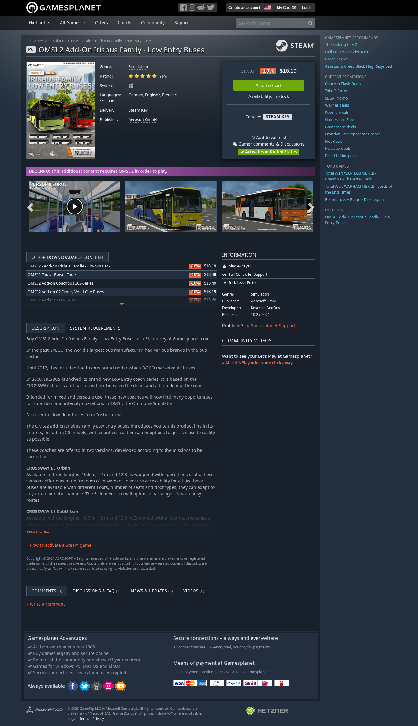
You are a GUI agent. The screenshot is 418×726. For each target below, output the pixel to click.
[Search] (310, 23)
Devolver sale (337, 112)
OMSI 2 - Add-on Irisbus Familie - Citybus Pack (69, 266)
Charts (124, 22)
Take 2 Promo (337, 90)
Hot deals (333, 141)
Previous (30, 206)
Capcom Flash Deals (343, 83)
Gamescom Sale (339, 119)
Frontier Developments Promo (353, 134)
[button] (267, 7)
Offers (101, 22)
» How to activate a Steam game (58, 545)
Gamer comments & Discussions (270, 144)
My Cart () (286, 8)
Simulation (57, 41)
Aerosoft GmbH (143, 119)
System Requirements (95, 328)
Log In (307, 8)
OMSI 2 (126, 171)
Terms (84, 718)
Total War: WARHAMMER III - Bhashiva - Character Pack (350, 176)
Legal (72, 718)
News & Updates (152, 591)
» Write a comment (45, 604)
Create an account (244, 8)
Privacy (98, 718)
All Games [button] (71, 22)
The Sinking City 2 (341, 44)
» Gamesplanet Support (271, 325)
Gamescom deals (340, 127)
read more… (38, 531)
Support (182, 22)
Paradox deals (338, 148)
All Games (35, 41)
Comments (47, 591)
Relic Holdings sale (342, 155)
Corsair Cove (336, 59)
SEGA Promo (336, 98)
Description (46, 328)
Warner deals (337, 105)
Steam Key (138, 110)
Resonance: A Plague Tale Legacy (354, 199)
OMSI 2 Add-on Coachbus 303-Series (60, 283)
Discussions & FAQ (97, 591)
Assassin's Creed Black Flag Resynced (358, 66)
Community (153, 22)
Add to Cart (269, 85)
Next (311, 206)
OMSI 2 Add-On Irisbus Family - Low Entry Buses (112, 41)
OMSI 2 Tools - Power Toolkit (53, 274)
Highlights (39, 22)
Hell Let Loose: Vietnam (346, 52)
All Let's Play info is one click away (258, 362)
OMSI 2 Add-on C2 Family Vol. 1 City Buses (66, 291)
